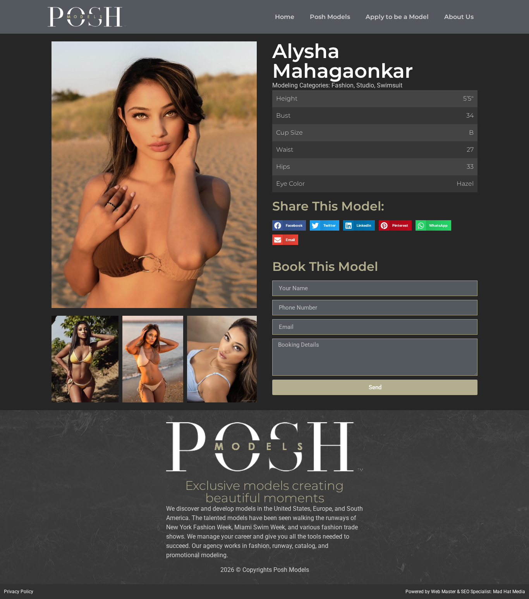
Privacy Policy (18, 591)
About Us (459, 17)
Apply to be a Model (397, 17)
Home (284, 17)
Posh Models (330, 17)
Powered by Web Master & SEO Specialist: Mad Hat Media (465, 591)
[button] (289, 225)
